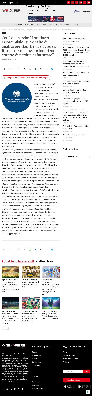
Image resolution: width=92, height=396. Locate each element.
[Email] (41, 68)
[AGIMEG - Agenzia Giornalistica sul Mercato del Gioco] (11, 10)
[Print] (46, 68)
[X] (84, 2)
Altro (76, 25)
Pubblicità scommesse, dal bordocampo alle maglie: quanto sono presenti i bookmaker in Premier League (29, 316)
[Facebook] (68, 2)
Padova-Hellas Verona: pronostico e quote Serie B (76, 127)
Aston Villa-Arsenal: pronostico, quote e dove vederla (75, 40)
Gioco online (28, 25)
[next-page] (7, 328)
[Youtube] (88, 2)
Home (4, 30)
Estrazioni (58, 25)
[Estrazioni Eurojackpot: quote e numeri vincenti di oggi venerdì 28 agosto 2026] (30, 272)
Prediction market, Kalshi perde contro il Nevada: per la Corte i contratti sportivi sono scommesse (76, 63)
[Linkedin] (76, 2)
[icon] (69, 389)
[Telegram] (80, 2)
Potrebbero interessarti (18, 261)
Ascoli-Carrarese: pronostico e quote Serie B (74, 136)
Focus (10, 30)
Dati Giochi (18, 25)
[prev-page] (3, 328)
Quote (66, 25)
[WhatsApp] (30, 68)
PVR (44, 25)
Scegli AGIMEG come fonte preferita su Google (27, 78)
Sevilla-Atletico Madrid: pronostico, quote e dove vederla (76, 74)
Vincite (38, 25)
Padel (50, 25)
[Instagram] (72, 2)
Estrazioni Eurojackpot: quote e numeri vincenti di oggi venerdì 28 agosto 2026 (75, 101)
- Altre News (44, 261)
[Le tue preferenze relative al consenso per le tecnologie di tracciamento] (88, 392)
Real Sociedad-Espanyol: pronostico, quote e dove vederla (76, 82)
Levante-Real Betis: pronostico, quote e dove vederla (74, 91)
